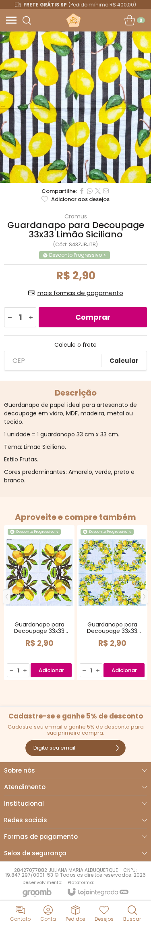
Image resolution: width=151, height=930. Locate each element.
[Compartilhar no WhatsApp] (90, 191)
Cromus (75, 216)
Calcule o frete (75, 345)
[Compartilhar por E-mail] (106, 191)
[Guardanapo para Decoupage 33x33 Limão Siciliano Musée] (39, 603)
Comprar (92, 317)
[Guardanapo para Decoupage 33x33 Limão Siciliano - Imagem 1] (75, 107)
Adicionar (51, 670)
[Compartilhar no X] (98, 191)
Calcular (124, 360)
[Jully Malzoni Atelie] (73, 20)
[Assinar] (118, 748)
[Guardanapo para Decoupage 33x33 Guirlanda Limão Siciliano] (112, 603)
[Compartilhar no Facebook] (82, 191)
